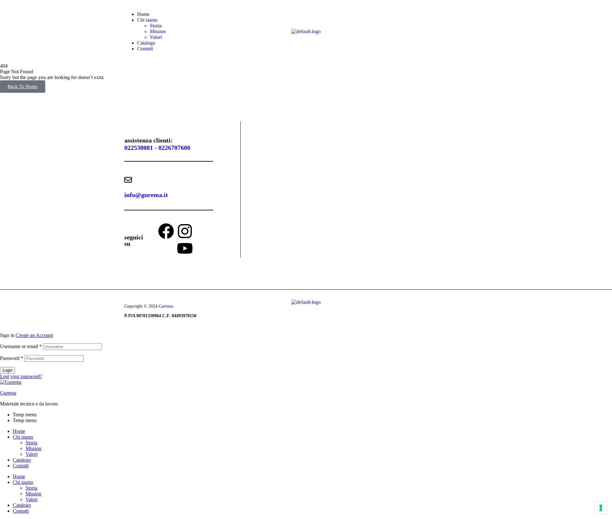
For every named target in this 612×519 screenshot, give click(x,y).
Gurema (166, 306)
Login (7, 370)
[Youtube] (185, 248)
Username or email (21, 346)
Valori (32, 454)
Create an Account (34, 335)
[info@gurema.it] (128, 180)
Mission (33, 448)
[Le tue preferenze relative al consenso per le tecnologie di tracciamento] (601, 508)
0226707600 (174, 147)
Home (19, 431)
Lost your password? (21, 376)
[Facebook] (166, 231)
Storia (31, 442)
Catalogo (22, 460)
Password (11, 358)
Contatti (21, 465)
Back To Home (23, 86)
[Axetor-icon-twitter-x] (204, 231)
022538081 (138, 147)
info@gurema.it (146, 194)
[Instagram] (185, 231)
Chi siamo (23, 437)
